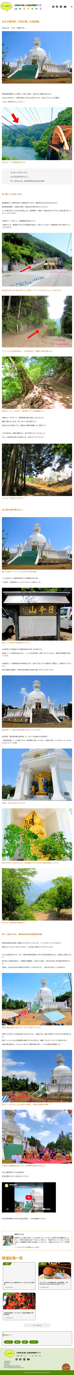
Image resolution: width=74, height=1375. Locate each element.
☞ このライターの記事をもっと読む (26, 1247)
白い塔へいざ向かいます (18, 172)
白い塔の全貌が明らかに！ (19, 176)
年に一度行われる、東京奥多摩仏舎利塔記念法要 (27, 181)
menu (71, 7)
